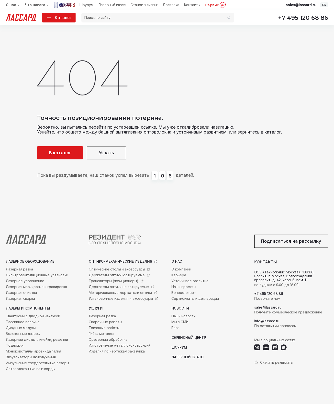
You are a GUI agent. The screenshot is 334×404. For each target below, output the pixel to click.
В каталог (60, 152)
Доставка (171, 5)
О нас (11, 5)
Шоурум (86, 5)
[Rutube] (275, 347)
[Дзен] (266, 347)
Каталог (63, 17)
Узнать (106, 152)
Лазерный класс (112, 5)
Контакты (192, 5)
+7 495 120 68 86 (303, 17)
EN (324, 5)
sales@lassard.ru (301, 5)
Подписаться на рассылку (291, 241)
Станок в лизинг (144, 5)
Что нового (35, 5)
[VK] (257, 347)
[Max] (284, 347)
